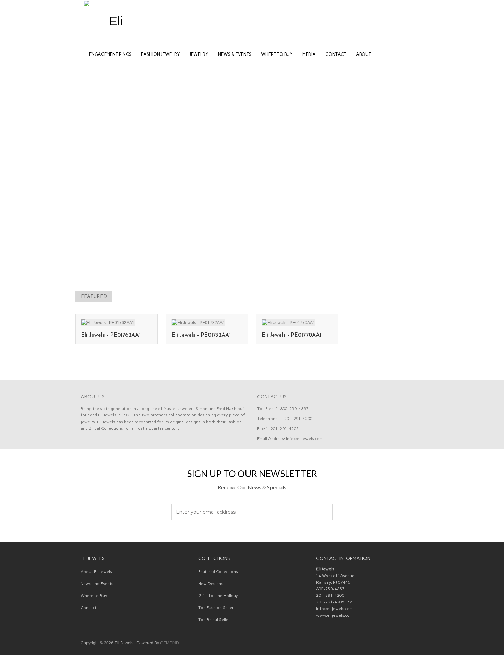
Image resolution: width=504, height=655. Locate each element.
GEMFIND (169, 643)
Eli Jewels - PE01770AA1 (291, 335)
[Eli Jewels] (113, 20)
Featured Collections (218, 571)
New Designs (210, 583)
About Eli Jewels (96, 571)
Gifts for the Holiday (218, 595)
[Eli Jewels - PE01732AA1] (198, 322)
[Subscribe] (323, 512)
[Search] (416, 7)
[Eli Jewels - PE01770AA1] (288, 322)
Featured (94, 296)
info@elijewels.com (304, 438)
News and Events (97, 583)
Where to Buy (94, 595)
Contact (88, 607)
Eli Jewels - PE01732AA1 (201, 335)
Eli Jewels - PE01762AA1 (111, 335)
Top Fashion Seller (216, 607)
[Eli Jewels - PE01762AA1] (108, 322)
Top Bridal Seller (214, 619)
